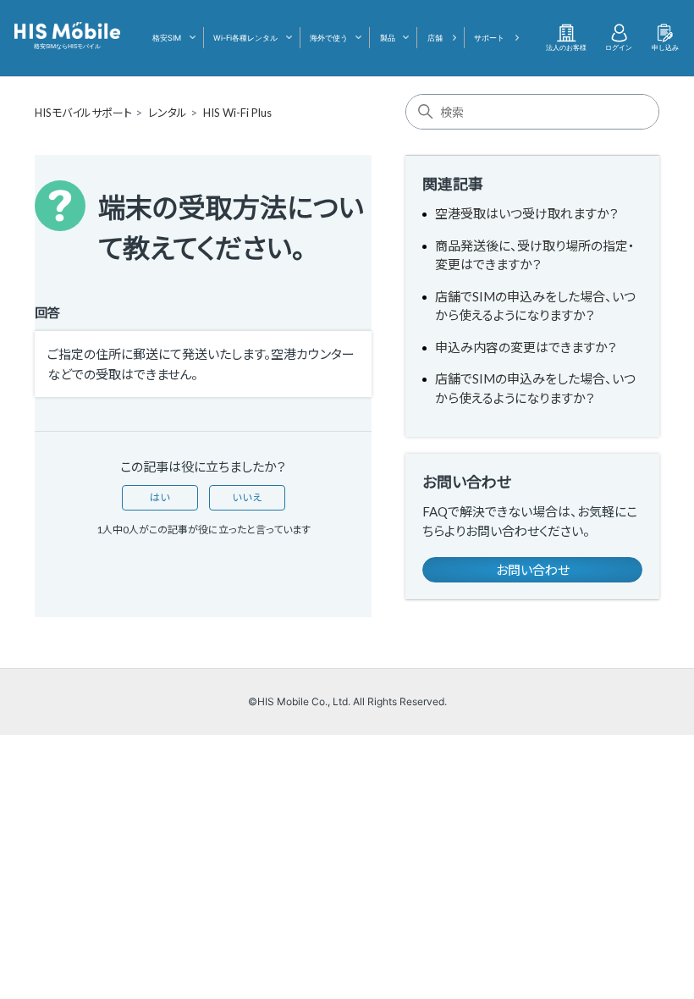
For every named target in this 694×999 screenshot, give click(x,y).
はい (160, 497)
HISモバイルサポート (83, 112)
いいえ (247, 497)
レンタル (167, 112)
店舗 (435, 37)
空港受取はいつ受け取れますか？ (527, 213)
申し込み (665, 47)
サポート (489, 37)
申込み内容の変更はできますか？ (526, 347)
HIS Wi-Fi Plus (237, 112)
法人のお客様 (566, 47)
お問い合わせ (533, 569)
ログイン (618, 47)
